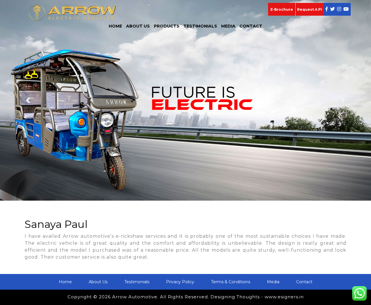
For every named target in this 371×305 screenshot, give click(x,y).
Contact (250, 26)
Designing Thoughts (235, 296)
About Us (138, 26)
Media (228, 26)
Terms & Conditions (230, 281)
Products (166, 26)
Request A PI (309, 9)
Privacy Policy (180, 281)
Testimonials (200, 26)
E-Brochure (281, 9)
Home (115, 26)
